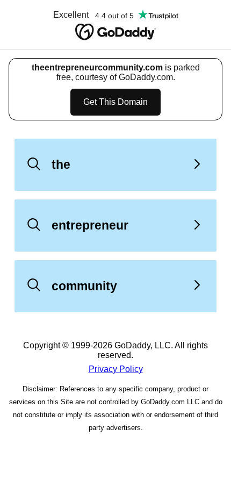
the (61, 164)
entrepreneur (90, 225)
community (84, 286)
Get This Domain (115, 101)
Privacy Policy (116, 369)
